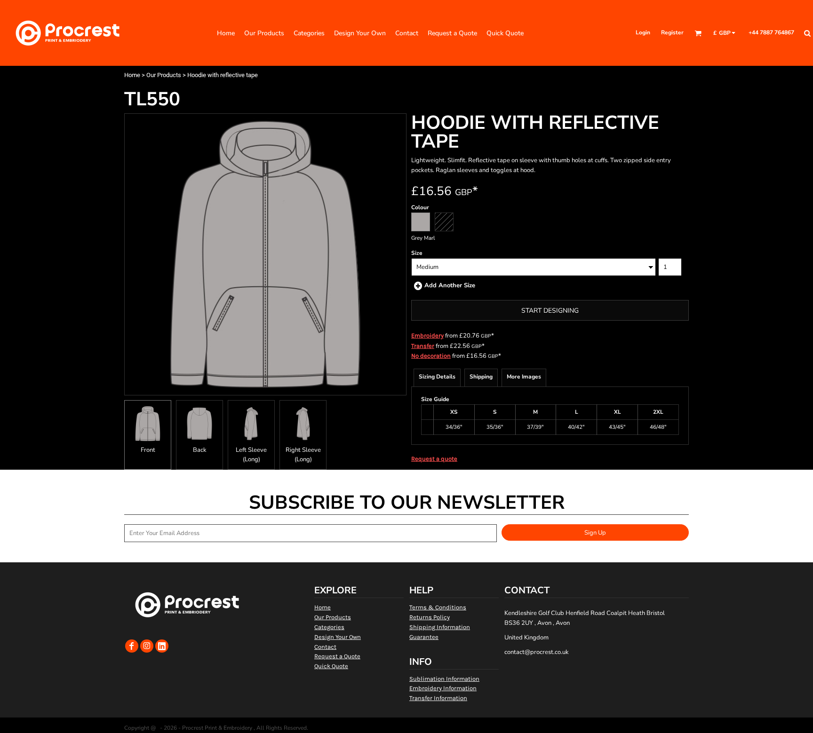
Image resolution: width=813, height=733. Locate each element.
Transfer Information (438, 697)
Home (132, 75)
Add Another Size (449, 285)
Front (148, 450)
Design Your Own (337, 636)
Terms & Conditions (437, 607)
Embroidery (427, 335)
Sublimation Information (444, 678)
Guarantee (423, 636)
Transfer (422, 345)
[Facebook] (131, 646)
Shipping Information (439, 627)
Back (200, 450)
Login (643, 32)
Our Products (163, 75)
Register (672, 32)
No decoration (431, 355)
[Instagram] (146, 646)
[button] (697, 33)
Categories (329, 627)
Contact (325, 646)
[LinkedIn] (161, 646)
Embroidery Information (443, 688)
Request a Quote (337, 656)
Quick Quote (331, 666)
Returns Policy (429, 617)
